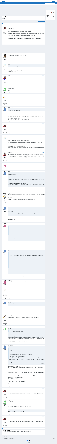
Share (39, 18)
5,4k (5, 92)
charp (5, 54)
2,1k (5, 211)
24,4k (5, 198)
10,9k (5, 157)
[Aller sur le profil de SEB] (3, 18)
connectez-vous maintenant (21, 431)
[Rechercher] (54, 3)
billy (4, 107)
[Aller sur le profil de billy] (5, 109)
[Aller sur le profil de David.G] (5, 89)
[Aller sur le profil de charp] (5, 56)
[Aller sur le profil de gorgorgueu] (5, 97)
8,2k (5, 59)
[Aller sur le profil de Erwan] (51, 13)
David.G (5, 87)
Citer (9, 43)
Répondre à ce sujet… (8, 433)
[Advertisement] (12, 11)
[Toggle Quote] (8, 64)
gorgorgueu (4, 94)
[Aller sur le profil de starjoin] (5, 65)
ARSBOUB (5, 223)
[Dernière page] (8, 23)
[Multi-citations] (8, 43)
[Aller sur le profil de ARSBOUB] (5, 166)
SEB (5, 18)
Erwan (53, 13)
